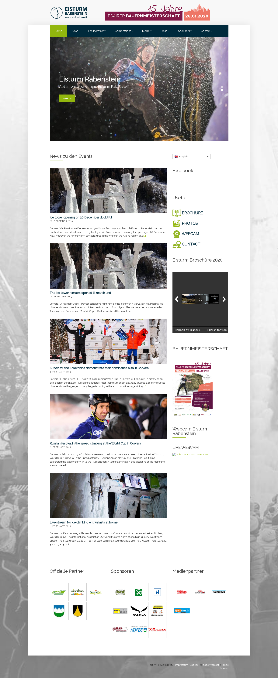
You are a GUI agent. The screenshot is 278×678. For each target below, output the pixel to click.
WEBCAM (190, 233)
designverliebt (211, 664)
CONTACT (190, 244)
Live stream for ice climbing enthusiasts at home (83, 522)
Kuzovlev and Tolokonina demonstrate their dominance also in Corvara (99, 368)
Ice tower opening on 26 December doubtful (81, 217)
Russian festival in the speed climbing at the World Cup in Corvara (95, 443)
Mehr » (67, 98)
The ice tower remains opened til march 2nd (80, 293)
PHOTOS (189, 223)
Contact (205, 31)
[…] (144, 235)
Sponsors (184, 31)
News (74, 31)
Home (58, 31)
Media (146, 31)
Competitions (123, 31)
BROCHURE (192, 213)
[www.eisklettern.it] (73, 12)
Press (164, 31)
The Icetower (96, 31)
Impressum (181, 664)
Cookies (194, 664)
